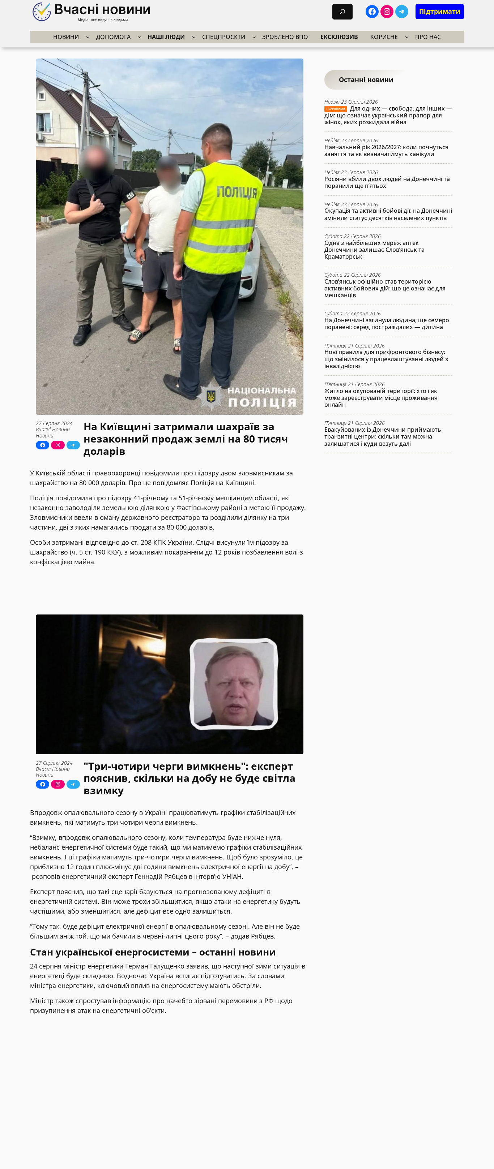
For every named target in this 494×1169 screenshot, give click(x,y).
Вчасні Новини (53, 429)
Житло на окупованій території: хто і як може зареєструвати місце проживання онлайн (381, 397)
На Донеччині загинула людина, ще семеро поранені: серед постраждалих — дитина (386, 324)
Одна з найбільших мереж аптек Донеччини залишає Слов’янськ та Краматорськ (374, 249)
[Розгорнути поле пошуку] (342, 12)
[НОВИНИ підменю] (88, 37)
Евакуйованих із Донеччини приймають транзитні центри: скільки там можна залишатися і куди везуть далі (382, 436)
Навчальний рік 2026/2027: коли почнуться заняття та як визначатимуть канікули (386, 150)
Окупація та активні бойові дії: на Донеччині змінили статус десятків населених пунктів (388, 214)
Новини (45, 435)
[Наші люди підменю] (194, 37)
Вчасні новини (102, 9)
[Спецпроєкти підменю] (254, 37)
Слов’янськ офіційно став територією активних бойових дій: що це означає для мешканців (385, 288)
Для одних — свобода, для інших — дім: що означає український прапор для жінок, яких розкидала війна (388, 115)
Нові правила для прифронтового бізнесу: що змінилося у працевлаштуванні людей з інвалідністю (386, 359)
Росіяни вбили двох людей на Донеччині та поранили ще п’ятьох (387, 182)
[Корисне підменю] (407, 37)
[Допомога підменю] (139, 37)
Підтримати (439, 11)
